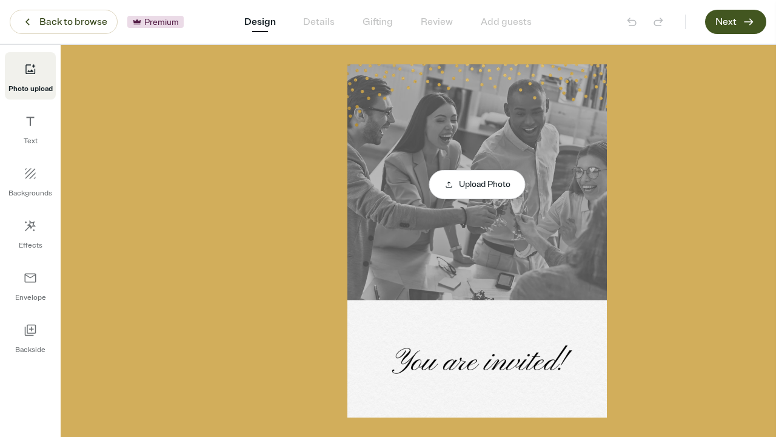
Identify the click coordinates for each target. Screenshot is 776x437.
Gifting (378, 22)
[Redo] (658, 22)
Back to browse (73, 22)
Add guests (506, 22)
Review (437, 22)
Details (319, 22)
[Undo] (631, 22)
